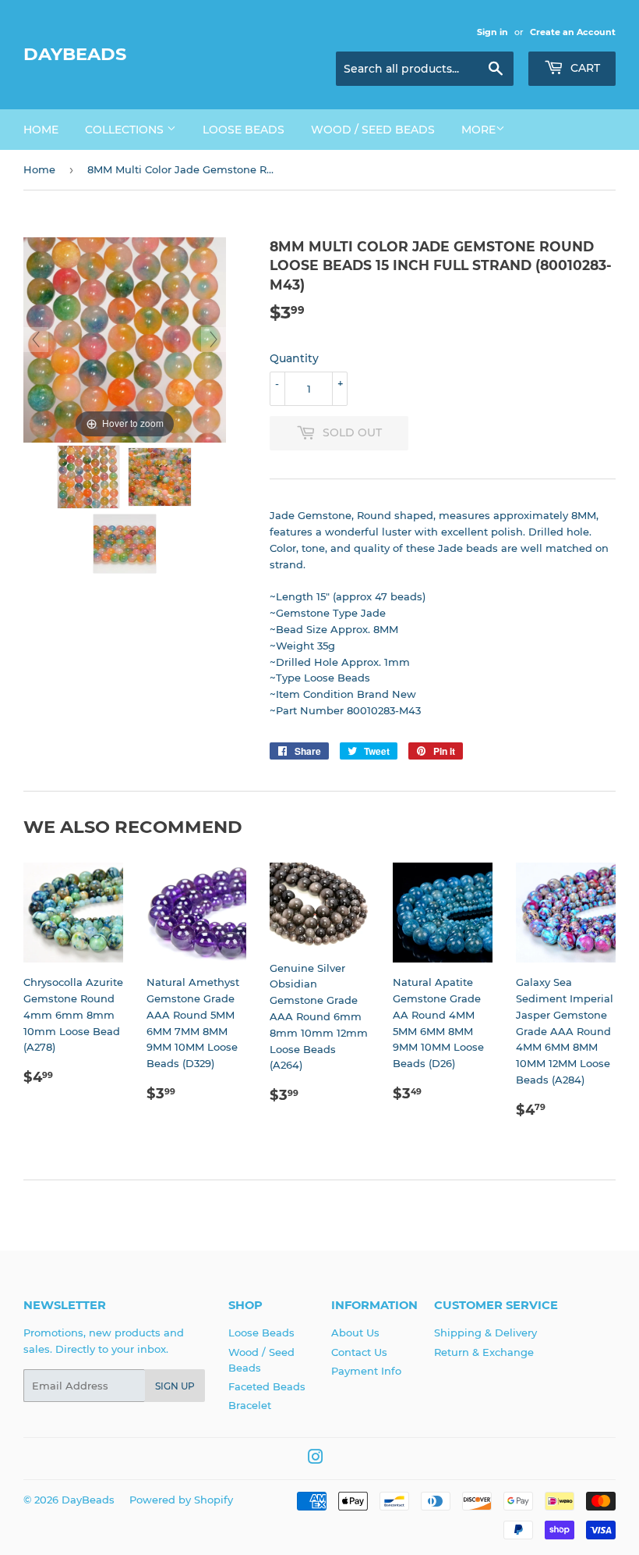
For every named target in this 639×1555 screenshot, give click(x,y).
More (478, 130)
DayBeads (74, 54)
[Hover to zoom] (124, 339)
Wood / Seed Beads (373, 130)
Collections (126, 130)
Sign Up (175, 1386)
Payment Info (366, 1371)
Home (40, 130)
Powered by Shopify (181, 1499)
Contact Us (359, 1352)
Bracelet (249, 1405)
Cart (583, 68)
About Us (355, 1332)
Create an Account (573, 32)
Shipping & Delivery (485, 1332)
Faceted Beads (266, 1386)
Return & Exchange (484, 1352)
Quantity (294, 358)
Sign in (492, 32)
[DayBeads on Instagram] (315, 1459)
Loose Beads (243, 130)
